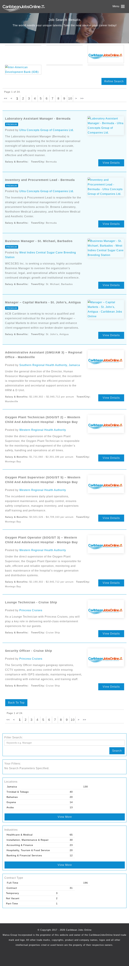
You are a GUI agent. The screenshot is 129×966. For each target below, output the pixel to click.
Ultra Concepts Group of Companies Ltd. (46, 130)
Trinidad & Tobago (18, 791)
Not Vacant (12, 898)
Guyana (11, 802)
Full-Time (12, 882)
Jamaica (12, 786)
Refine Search (114, 81)
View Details (111, 162)
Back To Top (16, 702)
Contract (12, 888)
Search (117, 750)
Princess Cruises (30, 610)
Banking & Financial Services (24, 855)
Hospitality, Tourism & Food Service (28, 850)
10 (70, 98)
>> (82, 98)
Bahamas (12, 797)
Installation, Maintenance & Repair (28, 840)
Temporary (12, 893)
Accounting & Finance (20, 845)
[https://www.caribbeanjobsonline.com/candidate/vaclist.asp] (106, 54)
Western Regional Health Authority (42, 429)
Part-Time (12, 903)
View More (65, 816)
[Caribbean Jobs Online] (32, 6)
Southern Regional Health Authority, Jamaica (49, 365)
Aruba (10, 807)
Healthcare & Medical (20, 834)
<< (5, 98)
